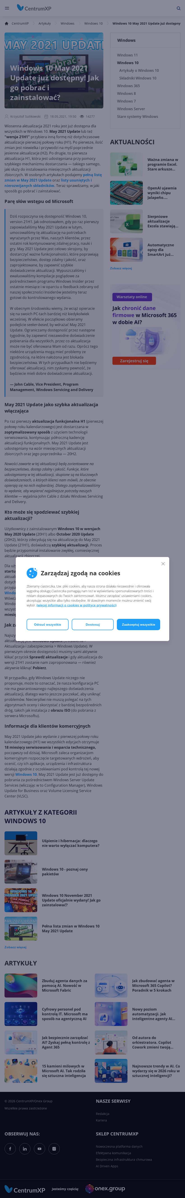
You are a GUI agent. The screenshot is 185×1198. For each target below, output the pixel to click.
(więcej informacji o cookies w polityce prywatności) (76, 605)
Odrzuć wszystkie (47, 624)
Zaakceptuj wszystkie (138, 624)
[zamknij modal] (163, 563)
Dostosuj (93, 624)
